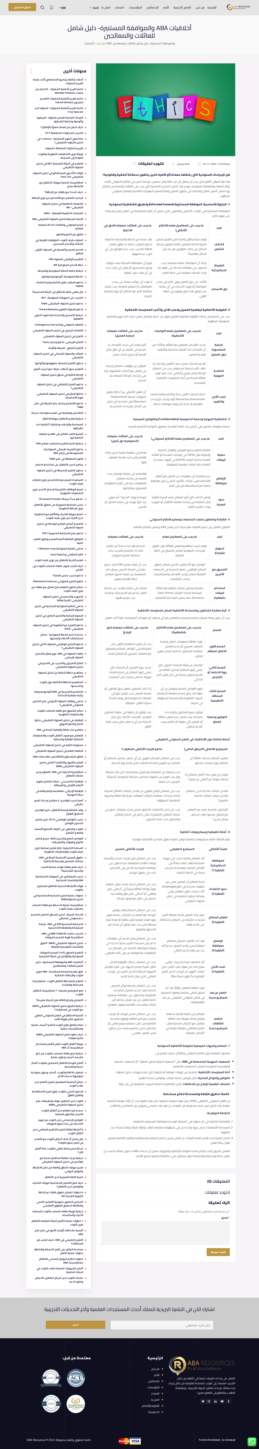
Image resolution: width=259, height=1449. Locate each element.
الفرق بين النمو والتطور (69, 234)
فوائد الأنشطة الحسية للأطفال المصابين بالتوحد (60, 888)
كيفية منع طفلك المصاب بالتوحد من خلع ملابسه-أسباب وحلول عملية (59, 1055)
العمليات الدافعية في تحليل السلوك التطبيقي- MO (62, 205)
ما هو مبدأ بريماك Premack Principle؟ (61, 499)
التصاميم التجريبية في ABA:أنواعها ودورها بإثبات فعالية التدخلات (58, 693)
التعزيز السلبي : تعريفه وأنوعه (65, 348)
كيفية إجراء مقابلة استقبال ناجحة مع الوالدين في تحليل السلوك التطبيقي (61, 1160)
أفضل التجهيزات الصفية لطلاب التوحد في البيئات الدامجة (59, 1270)
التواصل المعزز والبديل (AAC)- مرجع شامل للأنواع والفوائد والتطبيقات (59, 840)
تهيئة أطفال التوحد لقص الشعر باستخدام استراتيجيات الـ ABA (59, 1046)
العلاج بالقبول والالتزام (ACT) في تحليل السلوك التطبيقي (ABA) (61, 764)
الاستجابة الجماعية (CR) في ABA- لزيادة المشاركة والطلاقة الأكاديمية (61, 926)
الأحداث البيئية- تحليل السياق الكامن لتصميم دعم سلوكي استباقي (57, 916)
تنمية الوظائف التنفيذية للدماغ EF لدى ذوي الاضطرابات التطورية (57, 491)
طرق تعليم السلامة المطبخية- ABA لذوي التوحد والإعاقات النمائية (59, 973)
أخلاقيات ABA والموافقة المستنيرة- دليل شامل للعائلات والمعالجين (59, 964)
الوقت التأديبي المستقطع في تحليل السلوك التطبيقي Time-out (58, 175)
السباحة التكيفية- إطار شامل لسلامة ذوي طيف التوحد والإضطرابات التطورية (59, 850)
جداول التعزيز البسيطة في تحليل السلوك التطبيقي (60, 472)
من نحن (200, 7)
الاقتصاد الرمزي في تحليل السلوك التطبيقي (58, 330)
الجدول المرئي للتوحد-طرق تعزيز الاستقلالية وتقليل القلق (57, 1093)
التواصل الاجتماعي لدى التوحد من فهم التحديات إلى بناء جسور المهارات (60, 1122)
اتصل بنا (105, 7)
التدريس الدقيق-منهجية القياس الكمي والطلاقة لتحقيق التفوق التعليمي (59, 1204)
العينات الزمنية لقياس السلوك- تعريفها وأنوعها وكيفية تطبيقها (60, 119)
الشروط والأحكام (150, 1405)
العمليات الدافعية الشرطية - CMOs (63, 213)
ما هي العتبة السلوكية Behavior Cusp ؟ (60, 548)
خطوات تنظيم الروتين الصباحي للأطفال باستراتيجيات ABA (61, 1261)
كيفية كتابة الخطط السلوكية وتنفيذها (60, 270)
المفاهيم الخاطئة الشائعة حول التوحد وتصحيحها (61, 684)
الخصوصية (153, 1411)
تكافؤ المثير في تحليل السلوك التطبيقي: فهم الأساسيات (59, 396)
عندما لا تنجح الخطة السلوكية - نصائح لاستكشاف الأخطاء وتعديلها (61, 636)
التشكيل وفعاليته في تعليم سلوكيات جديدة (57, 413)
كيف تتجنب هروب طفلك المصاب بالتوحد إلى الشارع (58, 568)
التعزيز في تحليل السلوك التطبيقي (63, 336)
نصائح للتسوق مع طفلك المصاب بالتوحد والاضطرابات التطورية (60, 712)
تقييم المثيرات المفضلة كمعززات (64, 148)
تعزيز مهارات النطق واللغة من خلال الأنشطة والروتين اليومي (58, 1169)
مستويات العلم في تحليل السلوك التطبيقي (58, 745)
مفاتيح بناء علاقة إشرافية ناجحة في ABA (60, 729)
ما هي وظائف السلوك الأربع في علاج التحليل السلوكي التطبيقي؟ (58, 703)
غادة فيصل (183, 164)
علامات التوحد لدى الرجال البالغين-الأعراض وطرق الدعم (59, 1280)
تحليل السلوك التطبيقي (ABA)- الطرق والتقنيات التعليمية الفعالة (61, 945)
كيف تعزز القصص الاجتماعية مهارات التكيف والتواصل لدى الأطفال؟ (57, 1185)
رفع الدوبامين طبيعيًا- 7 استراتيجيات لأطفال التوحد (58, 992)
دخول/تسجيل (22, 7)
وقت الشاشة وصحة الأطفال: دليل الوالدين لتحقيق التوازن (59, 812)
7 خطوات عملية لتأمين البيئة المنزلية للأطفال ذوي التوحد (57, 1223)
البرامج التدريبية (182, 7)
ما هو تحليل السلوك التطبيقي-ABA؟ (62, 303)
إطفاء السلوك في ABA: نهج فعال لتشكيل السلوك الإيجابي (59, 655)
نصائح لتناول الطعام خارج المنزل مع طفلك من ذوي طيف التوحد (57, 589)
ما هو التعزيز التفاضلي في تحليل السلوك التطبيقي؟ (60, 386)
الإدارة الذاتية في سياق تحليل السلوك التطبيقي (62, 377)
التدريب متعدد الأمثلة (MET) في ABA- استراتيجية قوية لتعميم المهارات (62, 935)
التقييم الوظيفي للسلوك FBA (66, 259)
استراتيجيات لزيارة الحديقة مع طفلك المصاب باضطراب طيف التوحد (57, 907)
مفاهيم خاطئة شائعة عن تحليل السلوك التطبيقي (60, 674)
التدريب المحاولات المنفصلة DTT (64, 133)
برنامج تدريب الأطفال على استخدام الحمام (59, 464)
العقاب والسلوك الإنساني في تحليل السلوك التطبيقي (58, 355)
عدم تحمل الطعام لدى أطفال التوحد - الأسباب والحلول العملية (61, 1112)
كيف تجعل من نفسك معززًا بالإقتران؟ (62, 127)
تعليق (225, 1217)
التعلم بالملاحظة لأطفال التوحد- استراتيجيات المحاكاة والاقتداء (57, 983)
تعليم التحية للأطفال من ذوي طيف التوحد (59, 560)
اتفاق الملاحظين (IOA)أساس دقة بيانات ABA (58, 756)
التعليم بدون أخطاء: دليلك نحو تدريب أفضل (58, 369)
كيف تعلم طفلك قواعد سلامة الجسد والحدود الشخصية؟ (62, 869)
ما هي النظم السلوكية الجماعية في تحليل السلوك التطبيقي (59, 608)
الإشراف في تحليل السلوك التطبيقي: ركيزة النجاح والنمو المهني (59, 722)
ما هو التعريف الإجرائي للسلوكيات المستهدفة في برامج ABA (63, 451)
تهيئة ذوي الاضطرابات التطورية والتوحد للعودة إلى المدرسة (60, 156)
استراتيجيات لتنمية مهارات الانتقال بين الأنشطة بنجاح (61, 184)
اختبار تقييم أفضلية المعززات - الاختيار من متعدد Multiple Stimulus (59, 91)
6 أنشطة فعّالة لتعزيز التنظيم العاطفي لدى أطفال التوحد (58, 1131)
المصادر (119, 7)
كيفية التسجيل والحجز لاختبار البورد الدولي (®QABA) (58, 317)
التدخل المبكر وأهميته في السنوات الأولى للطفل (59, 251)
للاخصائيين (152, 7)
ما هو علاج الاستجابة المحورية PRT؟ (62, 533)
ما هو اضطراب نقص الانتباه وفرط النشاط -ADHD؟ (59, 284)
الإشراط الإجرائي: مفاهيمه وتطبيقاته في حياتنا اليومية (59, 793)
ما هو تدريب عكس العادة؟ (68, 575)
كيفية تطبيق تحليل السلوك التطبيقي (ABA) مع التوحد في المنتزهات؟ (57, 1008)
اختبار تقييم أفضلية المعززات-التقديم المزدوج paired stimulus (61, 100)
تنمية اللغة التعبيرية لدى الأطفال (64, 1177)
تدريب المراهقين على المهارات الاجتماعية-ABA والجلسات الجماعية (59, 878)
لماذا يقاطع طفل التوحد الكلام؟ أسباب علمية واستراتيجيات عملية (57, 1027)
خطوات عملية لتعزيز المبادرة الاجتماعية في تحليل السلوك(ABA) (58, 897)
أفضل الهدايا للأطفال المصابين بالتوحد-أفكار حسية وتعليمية (57, 1065)
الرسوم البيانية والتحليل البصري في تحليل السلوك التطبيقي (59, 617)
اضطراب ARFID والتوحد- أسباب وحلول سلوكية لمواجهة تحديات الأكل (57, 1074)
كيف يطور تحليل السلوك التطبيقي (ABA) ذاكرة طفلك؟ (59, 1036)
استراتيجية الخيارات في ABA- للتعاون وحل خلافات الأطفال (59, 774)
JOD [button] (63, 8)
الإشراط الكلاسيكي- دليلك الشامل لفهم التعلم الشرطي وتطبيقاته (59, 783)
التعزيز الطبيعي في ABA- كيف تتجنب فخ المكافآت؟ (60, 1242)
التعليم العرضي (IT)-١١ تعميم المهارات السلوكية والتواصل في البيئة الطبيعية (61, 954)
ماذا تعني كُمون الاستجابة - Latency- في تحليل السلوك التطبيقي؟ (60, 140)
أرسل (76, 1324)
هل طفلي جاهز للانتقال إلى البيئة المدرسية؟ (57, 292)
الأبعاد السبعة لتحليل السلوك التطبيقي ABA (57, 219)
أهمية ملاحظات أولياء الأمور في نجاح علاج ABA (59, 1232)
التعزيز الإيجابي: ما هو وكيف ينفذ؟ (62, 342)
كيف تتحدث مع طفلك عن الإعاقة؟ (63, 192)
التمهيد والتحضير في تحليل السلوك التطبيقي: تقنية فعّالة (63, 598)
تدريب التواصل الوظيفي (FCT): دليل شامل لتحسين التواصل (59, 821)
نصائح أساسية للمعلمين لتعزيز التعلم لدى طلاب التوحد (58, 1084)
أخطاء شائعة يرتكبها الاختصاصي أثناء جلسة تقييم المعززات (58, 81)
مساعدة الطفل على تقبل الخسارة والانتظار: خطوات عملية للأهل (58, 1251)
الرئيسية (212, 7)
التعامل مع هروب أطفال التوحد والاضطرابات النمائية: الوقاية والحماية (58, 737)
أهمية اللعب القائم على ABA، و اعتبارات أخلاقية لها (61, 436)
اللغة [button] (95, 7)
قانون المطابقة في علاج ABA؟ (66, 458)
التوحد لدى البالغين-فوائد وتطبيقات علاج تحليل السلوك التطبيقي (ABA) (59, 1103)
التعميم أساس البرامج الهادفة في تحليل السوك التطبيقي (60, 525)
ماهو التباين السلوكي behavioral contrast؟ (58, 581)
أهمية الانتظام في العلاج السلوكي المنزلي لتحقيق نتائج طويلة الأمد (58, 1017)
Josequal (230, 1439)
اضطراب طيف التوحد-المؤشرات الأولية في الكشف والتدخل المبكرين (59, 242)
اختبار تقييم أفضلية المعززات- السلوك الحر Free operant (59, 110)
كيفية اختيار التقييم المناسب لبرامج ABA (59, 443)
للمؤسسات (135, 7)
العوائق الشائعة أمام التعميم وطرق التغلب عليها (58, 541)
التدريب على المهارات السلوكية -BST (62, 297)
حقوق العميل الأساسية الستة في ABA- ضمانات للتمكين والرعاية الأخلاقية (60, 859)
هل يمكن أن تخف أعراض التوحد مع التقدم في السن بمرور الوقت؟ (59, 1141)
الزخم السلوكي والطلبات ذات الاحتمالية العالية (60, 227)
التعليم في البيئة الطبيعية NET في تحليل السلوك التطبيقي (59, 165)
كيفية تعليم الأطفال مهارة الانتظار (63, 418)
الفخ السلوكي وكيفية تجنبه (66, 554)
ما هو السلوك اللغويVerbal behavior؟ (61, 309)
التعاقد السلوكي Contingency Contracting (59, 324)
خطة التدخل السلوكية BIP (68, 265)
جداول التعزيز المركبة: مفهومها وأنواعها (59, 363)
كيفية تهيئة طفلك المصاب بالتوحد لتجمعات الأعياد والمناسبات (57, 1213)
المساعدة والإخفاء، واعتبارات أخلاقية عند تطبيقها (59, 426)
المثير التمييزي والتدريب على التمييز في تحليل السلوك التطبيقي (60, 665)
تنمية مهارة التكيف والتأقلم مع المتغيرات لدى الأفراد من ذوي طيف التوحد (58, 516)
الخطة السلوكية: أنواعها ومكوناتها (62, 276)
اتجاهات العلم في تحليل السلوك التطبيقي (59, 751)
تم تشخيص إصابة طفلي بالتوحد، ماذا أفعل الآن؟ (59, 1150)
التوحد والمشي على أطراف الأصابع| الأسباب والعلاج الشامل (58, 831)
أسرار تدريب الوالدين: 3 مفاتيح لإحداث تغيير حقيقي (58, 802)
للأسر (166, 7)
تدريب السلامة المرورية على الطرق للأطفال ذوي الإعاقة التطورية (58, 506)
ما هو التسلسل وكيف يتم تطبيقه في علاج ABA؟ (58, 405)
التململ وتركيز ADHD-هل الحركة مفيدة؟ (59, 1000)
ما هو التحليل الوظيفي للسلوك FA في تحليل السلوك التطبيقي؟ (57, 646)
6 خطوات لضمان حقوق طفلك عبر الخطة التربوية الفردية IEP (60, 1194)
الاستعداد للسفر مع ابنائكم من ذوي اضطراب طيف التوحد (57, 482)
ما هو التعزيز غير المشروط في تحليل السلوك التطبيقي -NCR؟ (58, 627)
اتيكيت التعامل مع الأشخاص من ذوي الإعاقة (57, 198)
